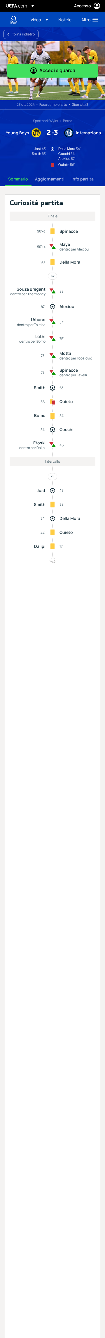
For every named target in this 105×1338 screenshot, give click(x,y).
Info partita (82, 179)
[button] (39, 19)
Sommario (18, 179)
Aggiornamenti (49, 179)
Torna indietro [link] (23, 34)
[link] (65, 19)
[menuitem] (39, 19)
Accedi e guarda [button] (57, 70)
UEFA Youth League (13, 20)
